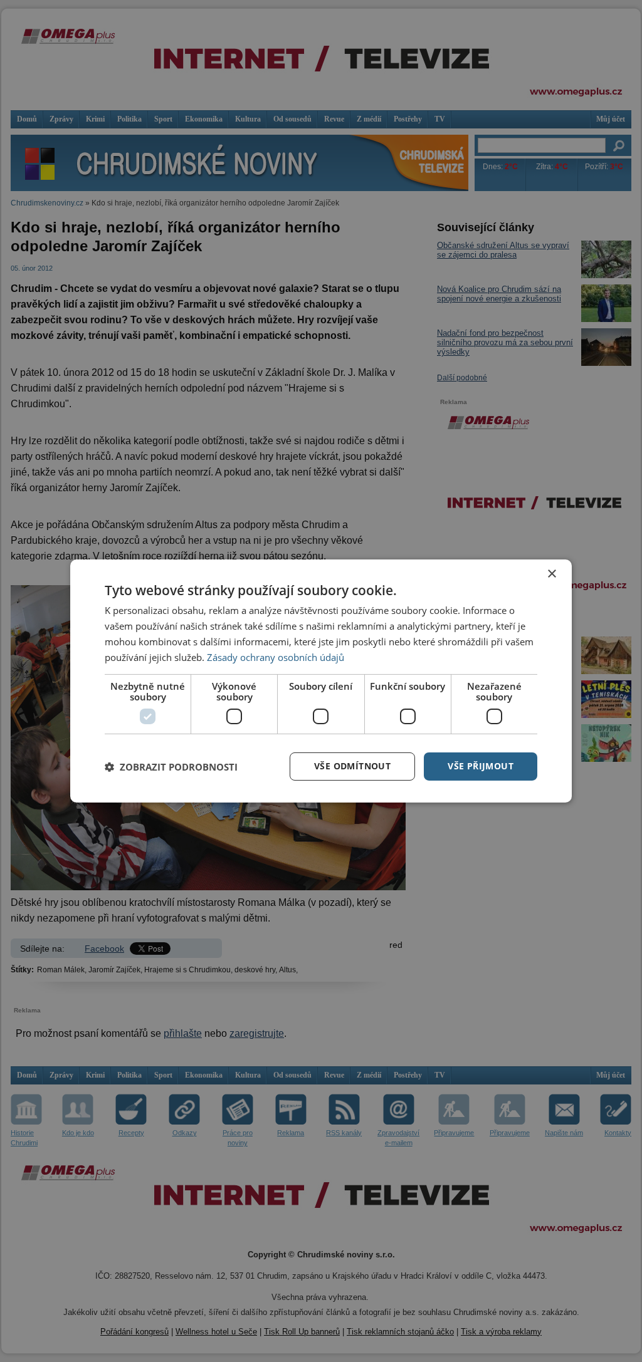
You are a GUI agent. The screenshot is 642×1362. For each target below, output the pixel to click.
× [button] (551, 574)
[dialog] (321, 681)
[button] (171, 767)
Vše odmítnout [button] (352, 766)
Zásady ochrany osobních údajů (275, 657)
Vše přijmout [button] (480, 766)
